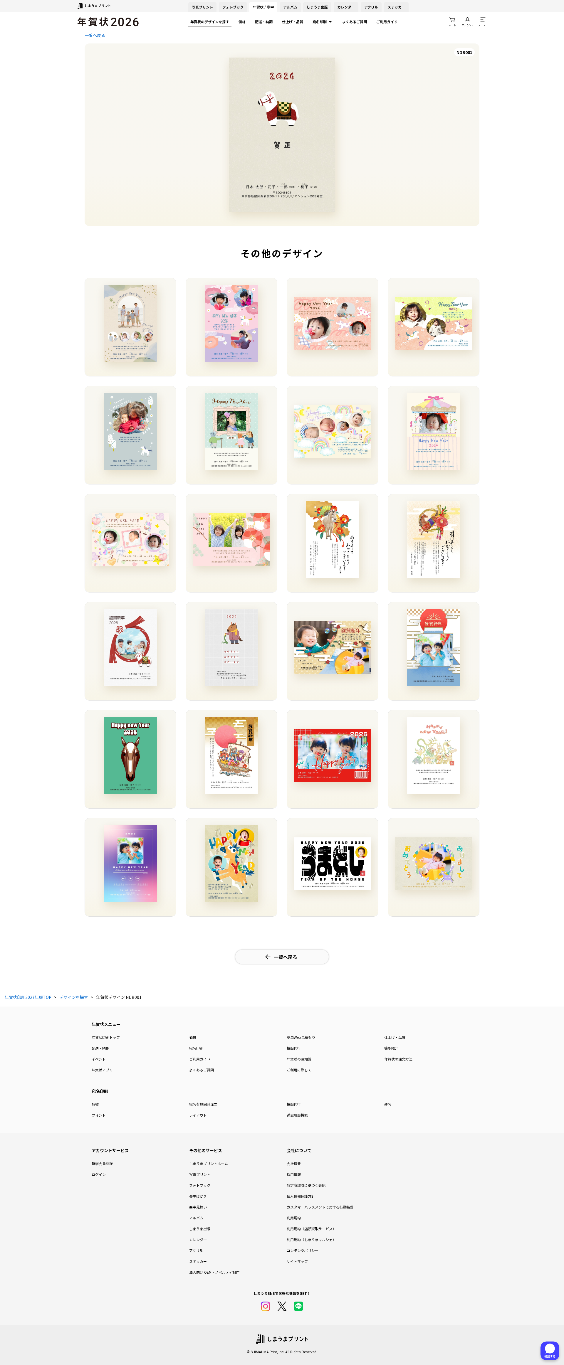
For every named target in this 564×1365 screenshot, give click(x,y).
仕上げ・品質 (292, 21)
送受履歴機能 (297, 1114)
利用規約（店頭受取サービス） (311, 1228)
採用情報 (294, 1174)
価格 (242, 21)
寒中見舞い (198, 1206)
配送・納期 (264, 21)
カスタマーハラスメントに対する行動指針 (320, 1206)
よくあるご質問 (354, 21)
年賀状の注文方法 (398, 1058)
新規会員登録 (102, 1163)
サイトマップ (297, 1261)
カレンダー (346, 6)
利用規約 (294, 1217)
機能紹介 (391, 1048)
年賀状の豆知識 (299, 1058)
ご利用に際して (299, 1069)
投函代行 (294, 1048)
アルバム (290, 6)
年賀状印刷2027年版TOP (28, 997)
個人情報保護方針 (301, 1196)
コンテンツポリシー (302, 1250)
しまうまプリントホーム (208, 1163)
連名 (387, 1104)
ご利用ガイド (386, 21)
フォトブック (233, 6)
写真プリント (199, 1174)
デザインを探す (73, 997)
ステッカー (396, 6)
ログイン (99, 1174)
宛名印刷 (320, 21)
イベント (99, 1058)
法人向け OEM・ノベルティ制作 (214, 1272)
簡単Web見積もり (301, 1037)
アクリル (371, 6)
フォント (99, 1114)
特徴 (95, 1104)
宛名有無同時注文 (203, 1104)
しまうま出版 (317, 6)
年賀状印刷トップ (106, 1037)
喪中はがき (198, 1196)
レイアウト (198, 1114)
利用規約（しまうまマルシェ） (311, 1239)
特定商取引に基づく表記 (306, 1185)
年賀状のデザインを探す (209, 21)
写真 (202, 6)
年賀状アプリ (102, 1069)
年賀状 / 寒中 (263, 6)
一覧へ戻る (95, 35)
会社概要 (294, 1163)
